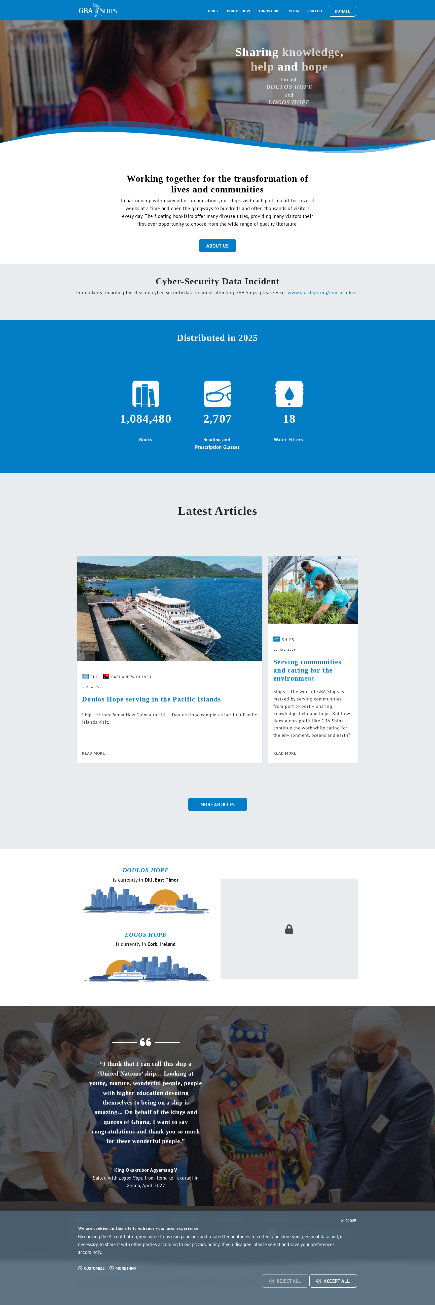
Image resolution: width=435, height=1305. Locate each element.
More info (126, 1268)
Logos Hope (269, 11)
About (213, 11)
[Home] (98, 10)
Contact (315, 11)
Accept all (337, 1281)
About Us (217, 246)
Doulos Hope (239, 11)
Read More (93, 753)
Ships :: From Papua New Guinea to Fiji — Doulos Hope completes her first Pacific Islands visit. (169, 718)
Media (293, 11)
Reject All (289, 1281)
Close (350, 1220)
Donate (342, 11)
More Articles (217, 804)
